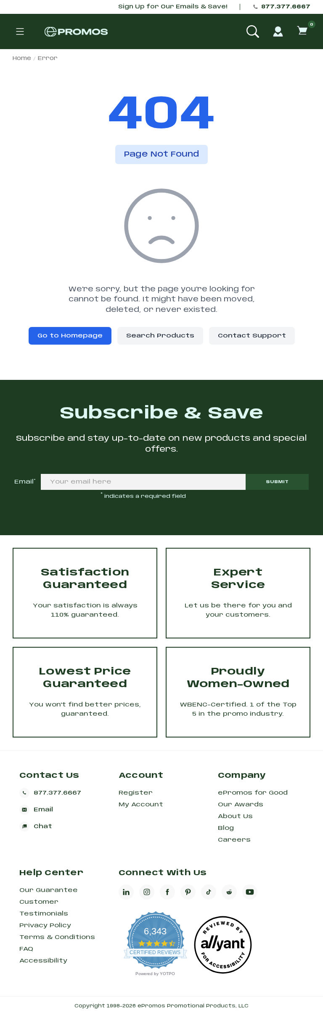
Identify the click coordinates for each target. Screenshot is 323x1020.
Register (136, 793)
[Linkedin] (126, 892)
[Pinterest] (188, 892)
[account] (278, 31)
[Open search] (253, 31)
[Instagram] (146, 892)
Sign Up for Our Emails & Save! (172, 7)
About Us (235, 816)
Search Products (160, 336)
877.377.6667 (285, 7)
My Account (141, 805)
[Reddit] (229, 892)
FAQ (26, 949)
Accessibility (43, 961)
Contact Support (252, 336)
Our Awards (240, 805)
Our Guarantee (48, 890)
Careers (234, 840)
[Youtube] (249, 892)
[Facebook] (167, 892)
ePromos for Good (253, 793)
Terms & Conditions (57, 937)
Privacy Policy (45, 925)
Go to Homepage (70, 336)
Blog (226, 828)
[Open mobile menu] (20, 31)
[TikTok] (208, 892)
